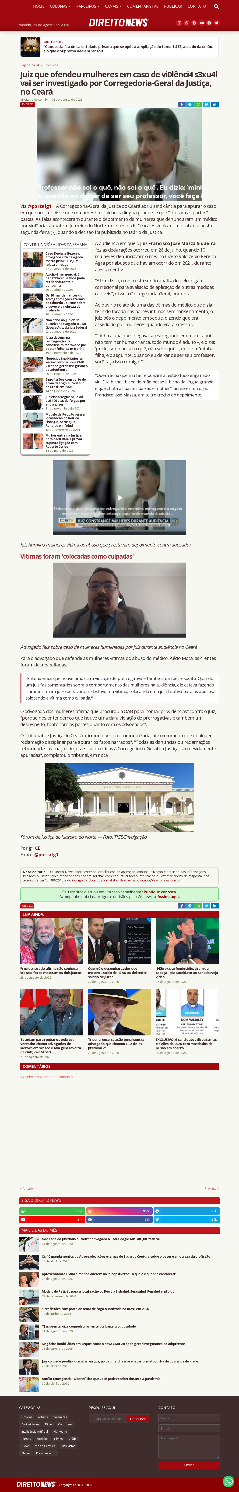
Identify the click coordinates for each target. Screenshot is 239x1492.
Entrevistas (68, 1446)
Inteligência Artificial (34, 1432)
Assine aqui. (169, 896)
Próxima (210, 1188)
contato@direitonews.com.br (159, 880)
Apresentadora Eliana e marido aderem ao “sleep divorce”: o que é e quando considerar (108, 1274)
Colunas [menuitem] (58, 6)
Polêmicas (50, 65)
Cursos (26, 1439)
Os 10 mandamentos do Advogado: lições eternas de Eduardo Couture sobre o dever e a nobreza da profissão (65, 303)
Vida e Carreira (45, 1446)
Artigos (43, 1417)
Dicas (48, 1424)
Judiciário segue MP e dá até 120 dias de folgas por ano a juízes (65, 400)
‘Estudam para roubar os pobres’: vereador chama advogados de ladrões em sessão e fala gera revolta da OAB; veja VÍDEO (50, 1045)
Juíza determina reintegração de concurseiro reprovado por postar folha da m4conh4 (66, 343)
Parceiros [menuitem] (86, 6)
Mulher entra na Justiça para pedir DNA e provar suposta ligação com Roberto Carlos (64, 441)
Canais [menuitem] (111, 6)
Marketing (60, 1432)
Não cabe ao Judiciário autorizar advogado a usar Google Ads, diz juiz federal (66, 323)
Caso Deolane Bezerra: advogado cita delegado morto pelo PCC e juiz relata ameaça (64, 259)
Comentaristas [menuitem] (142, 6)
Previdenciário (45, 1453)
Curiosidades (30, 1424)
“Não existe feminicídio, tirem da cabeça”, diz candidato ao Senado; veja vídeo (187, 972)
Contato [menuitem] (197, 6)
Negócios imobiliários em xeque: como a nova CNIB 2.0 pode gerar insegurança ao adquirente (67, 364)
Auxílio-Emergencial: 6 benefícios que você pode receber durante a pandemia (65, 280)
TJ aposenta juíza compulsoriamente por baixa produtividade (89, 1326)
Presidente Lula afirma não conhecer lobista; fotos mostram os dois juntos (50, 970)
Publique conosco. (160, 892)
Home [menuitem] (38, 6)
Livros (25, 1446)
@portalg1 (40, 206)
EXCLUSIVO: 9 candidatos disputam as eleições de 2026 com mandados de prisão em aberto (186, 1043)
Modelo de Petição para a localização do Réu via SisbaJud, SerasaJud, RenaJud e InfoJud (65, 420)
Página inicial (29, 65)
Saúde (72, 1439)
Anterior (28, 1188)
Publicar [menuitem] (173, 6)
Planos (25, 1453)
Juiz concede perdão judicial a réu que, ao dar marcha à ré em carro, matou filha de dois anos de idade (120, 1361)
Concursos (65, 1424)
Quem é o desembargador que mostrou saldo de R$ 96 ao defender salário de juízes (117, 972)
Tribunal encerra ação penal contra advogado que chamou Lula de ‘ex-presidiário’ (116, 1043)
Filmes (58, 1439)
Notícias (26, 1417)
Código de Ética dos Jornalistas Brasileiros (104, 880)
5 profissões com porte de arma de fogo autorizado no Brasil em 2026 (66, 383)
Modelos (42, 1439)
